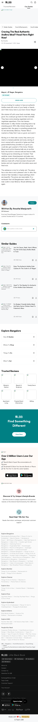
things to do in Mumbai (8, 571)
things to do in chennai (9, 580)
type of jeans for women (16, 634)
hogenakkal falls (15, 546)
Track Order (4, 680)
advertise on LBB (6, 673)
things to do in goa (7, 588)
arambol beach (20, 588)
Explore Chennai (6, 577)
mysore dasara (15, 538)
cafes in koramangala (16, 563)
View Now (19, 434)
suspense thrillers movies (9, 630)
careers (3, 668)
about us (4, 665)
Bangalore (8, 643)
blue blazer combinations (16, 632)
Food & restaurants (18, 643)
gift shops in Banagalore (14, 540)
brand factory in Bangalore (21, 557)
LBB (2, 643)
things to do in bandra (14, 573)
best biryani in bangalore (17, 561)
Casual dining (29, 643)
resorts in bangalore (16, 547)
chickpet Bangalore (16, 551)
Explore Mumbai (6, 569)
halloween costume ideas (14, 638)
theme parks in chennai (18, 581)
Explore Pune (5, 594)
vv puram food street (16, 553)
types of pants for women (16, 639)
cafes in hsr (13, 542)
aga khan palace (6, 596)
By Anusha (4, 41)
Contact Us (4, 670)
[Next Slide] (35, 67)
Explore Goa (5, 585)
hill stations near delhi (21, 621)
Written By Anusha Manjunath (16, 208)
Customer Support (7, 683)
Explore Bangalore (7, 534)
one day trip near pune (21, 596)
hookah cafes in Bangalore (18, 555)
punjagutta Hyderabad (20, 607)
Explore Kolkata (6, 611)
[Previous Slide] (2, 67)
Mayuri (5, 645)
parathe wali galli (6, 621)
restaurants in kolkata (15, 615)
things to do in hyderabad (9, 605)
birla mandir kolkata (7, 613)
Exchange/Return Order (8, 678)
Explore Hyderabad (7, 602)
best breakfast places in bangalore (21, 565)
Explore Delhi (5, 619)
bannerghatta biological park (10, 536)
